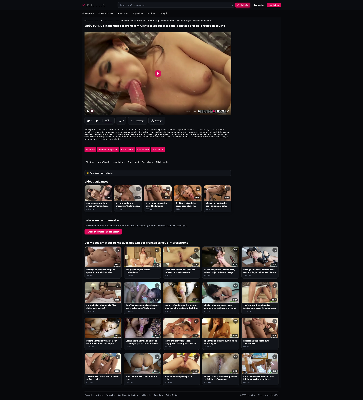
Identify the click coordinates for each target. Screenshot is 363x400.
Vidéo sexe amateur (92, 21)
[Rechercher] (232, 5)
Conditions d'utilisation (128, 395)
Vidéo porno (88, 13)
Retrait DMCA (171, 395)
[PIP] (223, 111)
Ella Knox (90, 162)
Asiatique (90, 149)
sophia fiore (119, 162)
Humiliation (157, 149)
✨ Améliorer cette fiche (100, 173)
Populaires (138, 13)
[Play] (88, 111)
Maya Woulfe (104, 162)
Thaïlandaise (143, 149)
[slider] (137, 111)
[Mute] (199, 111)
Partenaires (110, 395)
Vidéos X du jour (106, 13)
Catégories (123, 13)
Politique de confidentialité (152, 395)
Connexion (259, 5)
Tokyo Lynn (147, 162)
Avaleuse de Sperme (111, 21)
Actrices (151, 13)
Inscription (274, 5)
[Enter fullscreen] (227, 111)
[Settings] (218, 111)
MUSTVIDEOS (94, 5)
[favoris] (108, 189)
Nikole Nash (162, 162)
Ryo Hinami (133, 162)
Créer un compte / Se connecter (103, 231)
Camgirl (163, 13)
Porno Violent (127, 149)
